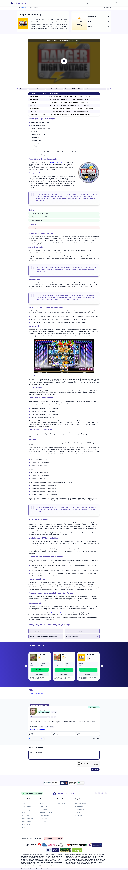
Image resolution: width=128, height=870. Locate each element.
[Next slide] (102, 666)
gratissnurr (39, 453)
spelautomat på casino (56, 162)
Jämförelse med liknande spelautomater (95, 88)
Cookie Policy (79, 815)
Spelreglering (78, 818)
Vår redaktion (43, 809)
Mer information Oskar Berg (37, 729)
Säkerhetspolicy (79, 809)
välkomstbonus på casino (57, 613)
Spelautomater (67, 3)
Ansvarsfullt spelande (81, 803)
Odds (77, 3)
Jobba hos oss (44, 818)
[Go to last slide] (26, 666)
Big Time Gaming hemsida (35, 693)
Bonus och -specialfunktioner (54, 88)
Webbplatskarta (61, 803)
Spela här (38, 669)
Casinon (24, 803)
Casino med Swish (27, 818)
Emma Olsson (40, 738)
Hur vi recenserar (44, 815)
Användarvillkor (79, 806)
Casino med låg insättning (26, 807)
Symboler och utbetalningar (36, 88)
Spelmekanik (23, 88)
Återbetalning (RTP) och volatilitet (73, 88)
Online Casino (43, 3)
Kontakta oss (43, 821)
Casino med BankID (27, 821)
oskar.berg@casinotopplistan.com (39, 716)
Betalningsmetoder (88, 3)
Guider (99, 3)
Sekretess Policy (79, 812)
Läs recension (39, 674)
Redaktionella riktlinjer (46, 812)
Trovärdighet (43, 806)
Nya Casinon (25, 815)
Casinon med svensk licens (28, 811)
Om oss (42, 803)
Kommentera (95, 769)
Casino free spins (27, 827)
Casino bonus (55, 3)
